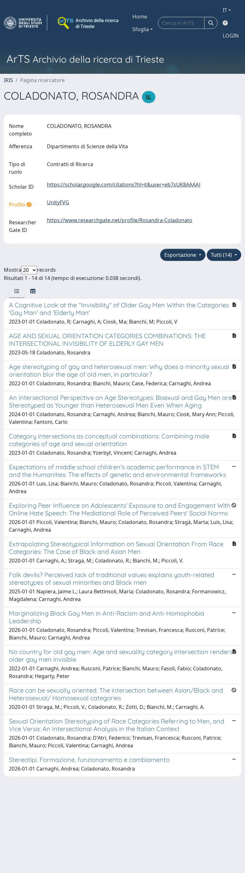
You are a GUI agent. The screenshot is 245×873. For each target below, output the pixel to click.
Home (139, 16)
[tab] (17, 291)
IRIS (8, 80)
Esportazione (180, 254)
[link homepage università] (88, 23)
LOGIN (231, 35)
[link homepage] (25, 23)
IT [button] (225, 10)
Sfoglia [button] (140, 29)
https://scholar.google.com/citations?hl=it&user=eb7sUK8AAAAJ (123, 184)
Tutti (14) (222, 254)
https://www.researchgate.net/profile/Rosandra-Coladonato (119, 220)
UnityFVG (58, 202)
